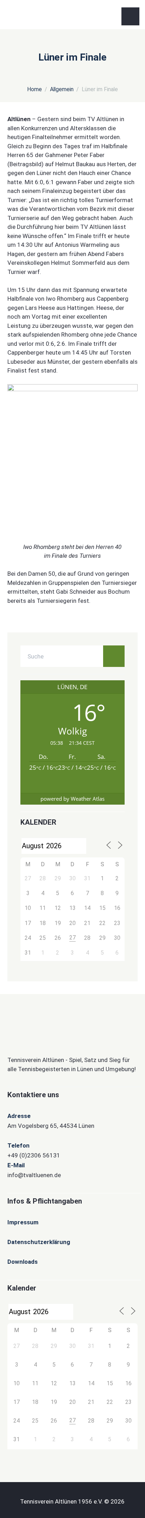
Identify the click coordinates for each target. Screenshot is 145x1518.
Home (34, 89)
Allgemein (62, 89)
